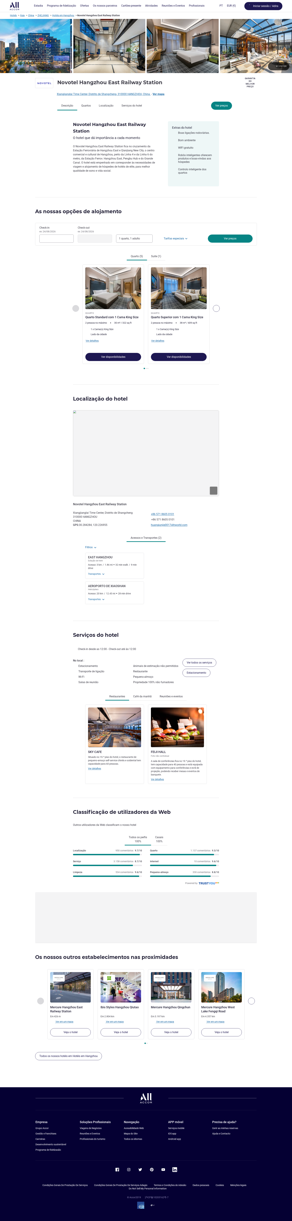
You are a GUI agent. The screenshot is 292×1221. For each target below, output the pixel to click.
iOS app (172, 1133)
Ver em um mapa (64, 1021)
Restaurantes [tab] (117, 696)
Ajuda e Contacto (221, 1133)
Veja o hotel (71, 1032)
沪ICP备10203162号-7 (156, 1197)
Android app (174, 1139)
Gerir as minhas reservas (225, 1128)
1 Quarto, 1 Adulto (129, 238)
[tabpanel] (146, 317)
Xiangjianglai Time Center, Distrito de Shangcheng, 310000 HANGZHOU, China (104, 94)
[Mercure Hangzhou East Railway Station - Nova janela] (70, 987)
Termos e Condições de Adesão (170, 1185)
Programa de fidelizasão (48, 1149)
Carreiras (40, 1139)
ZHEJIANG (43, 15)
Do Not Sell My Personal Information (148, 1188)
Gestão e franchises (45, 1133)
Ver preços (221, 105)
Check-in (47, 229)
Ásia (22, 15)
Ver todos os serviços (199, 662)
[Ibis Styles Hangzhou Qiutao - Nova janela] (121, 987)
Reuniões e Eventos (90, 1133)
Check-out (86, 229)
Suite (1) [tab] (156, 256)
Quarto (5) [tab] (137, 256)
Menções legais (238, 1185)
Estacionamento (196, 672)
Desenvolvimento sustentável (50, 1144)
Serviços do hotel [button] (96, 635)
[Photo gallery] (146, 46)
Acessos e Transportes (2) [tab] (146, 537)
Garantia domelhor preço (250, 82)
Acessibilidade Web (134, 1128)
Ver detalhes (94, 768)
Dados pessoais (201, 1185)
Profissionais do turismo (92, 1139)
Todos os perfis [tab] (138, 839)
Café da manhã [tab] (142, 696)
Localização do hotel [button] (100, 399)
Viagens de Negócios (91, 1128)
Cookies (220, 1185)
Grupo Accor (42, 1128)
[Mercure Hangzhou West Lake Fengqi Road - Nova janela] (221, 987)
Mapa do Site (131, 1133)
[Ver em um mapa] (146, 453)
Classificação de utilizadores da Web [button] (122, 812)
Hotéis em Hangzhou (63, 15)
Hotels (13, 15)
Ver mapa (158, 94)
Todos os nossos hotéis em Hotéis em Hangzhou (68, 1056)
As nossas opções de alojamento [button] (78, 211)
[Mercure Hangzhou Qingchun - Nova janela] (171, 987)
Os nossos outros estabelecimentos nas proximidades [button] (106, 957)
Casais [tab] (159, 839)
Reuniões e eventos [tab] (171, 696)
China (31, 15)
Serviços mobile (176, 1128)
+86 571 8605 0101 (162, 514)
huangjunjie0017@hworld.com (169, 525)
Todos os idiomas (133, 1139)
